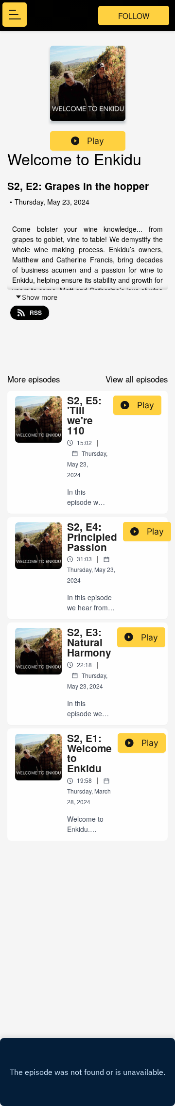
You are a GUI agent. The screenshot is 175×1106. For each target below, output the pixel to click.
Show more (39, 297)
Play (95, 141)
